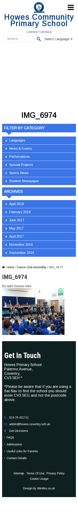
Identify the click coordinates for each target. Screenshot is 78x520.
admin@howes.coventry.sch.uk (29, 424)
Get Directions (18, 430)
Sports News (18, 173)
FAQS (10, 437)
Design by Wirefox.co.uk (39, 488)
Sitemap (19, 473)
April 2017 (16, 236)
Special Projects (21, 165)
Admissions (14, 444)
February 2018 (20, 212)
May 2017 (16, 228)
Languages (17, 140)
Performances (19, 156)
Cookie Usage (39, 478)
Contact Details (39, 32)
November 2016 (21, 244)
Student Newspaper (24, 181)
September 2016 (21, 252)
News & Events (20, 148)
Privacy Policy (56, 473)
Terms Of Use (35, 473)
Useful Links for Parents (22, 451)
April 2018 (16, 204)
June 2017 (16, 220)
